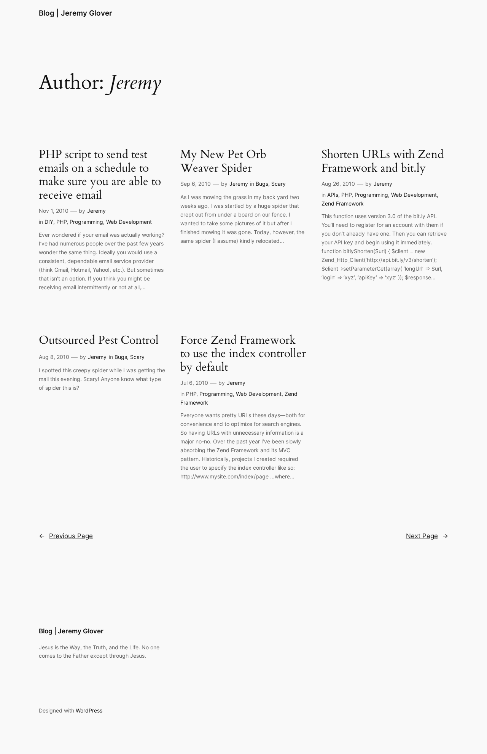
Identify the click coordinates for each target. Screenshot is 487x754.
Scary (278, 183)
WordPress (89, 710)
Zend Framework (342, 203)
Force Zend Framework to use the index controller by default (243, 354)
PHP (61, 221)
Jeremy (96, 210)
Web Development (129, 221)
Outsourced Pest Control (99, 341)
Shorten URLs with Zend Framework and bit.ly (382, 161)
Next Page (427, 536)
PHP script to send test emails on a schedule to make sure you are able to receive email (100, 175)
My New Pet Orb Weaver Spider (223, 161)
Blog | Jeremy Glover (75, 13)
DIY (49, 221)
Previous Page (66, 536)
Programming (86, 221)
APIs (332, 194)
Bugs (262, 183)
